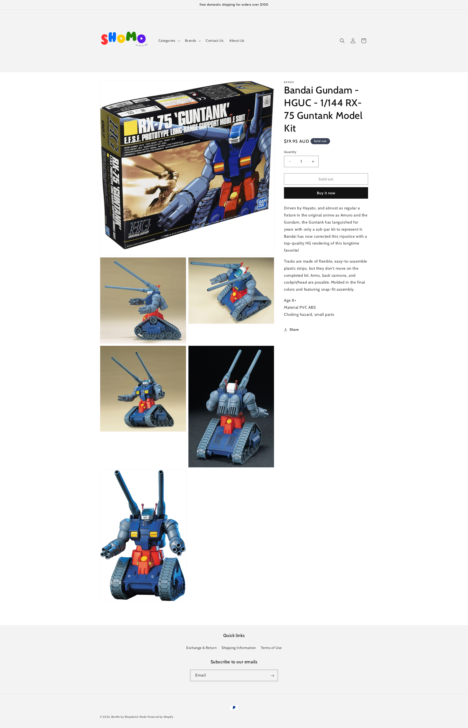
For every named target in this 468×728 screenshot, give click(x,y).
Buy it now (326, 193)
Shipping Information (239, 647)
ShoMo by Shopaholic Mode (129, 716)
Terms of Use (271, 647)
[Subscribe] (272, 675)
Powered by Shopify (160, 716)
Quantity (290, 152)
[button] (169, 40)
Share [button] (294, 329)
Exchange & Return (201, 647)
